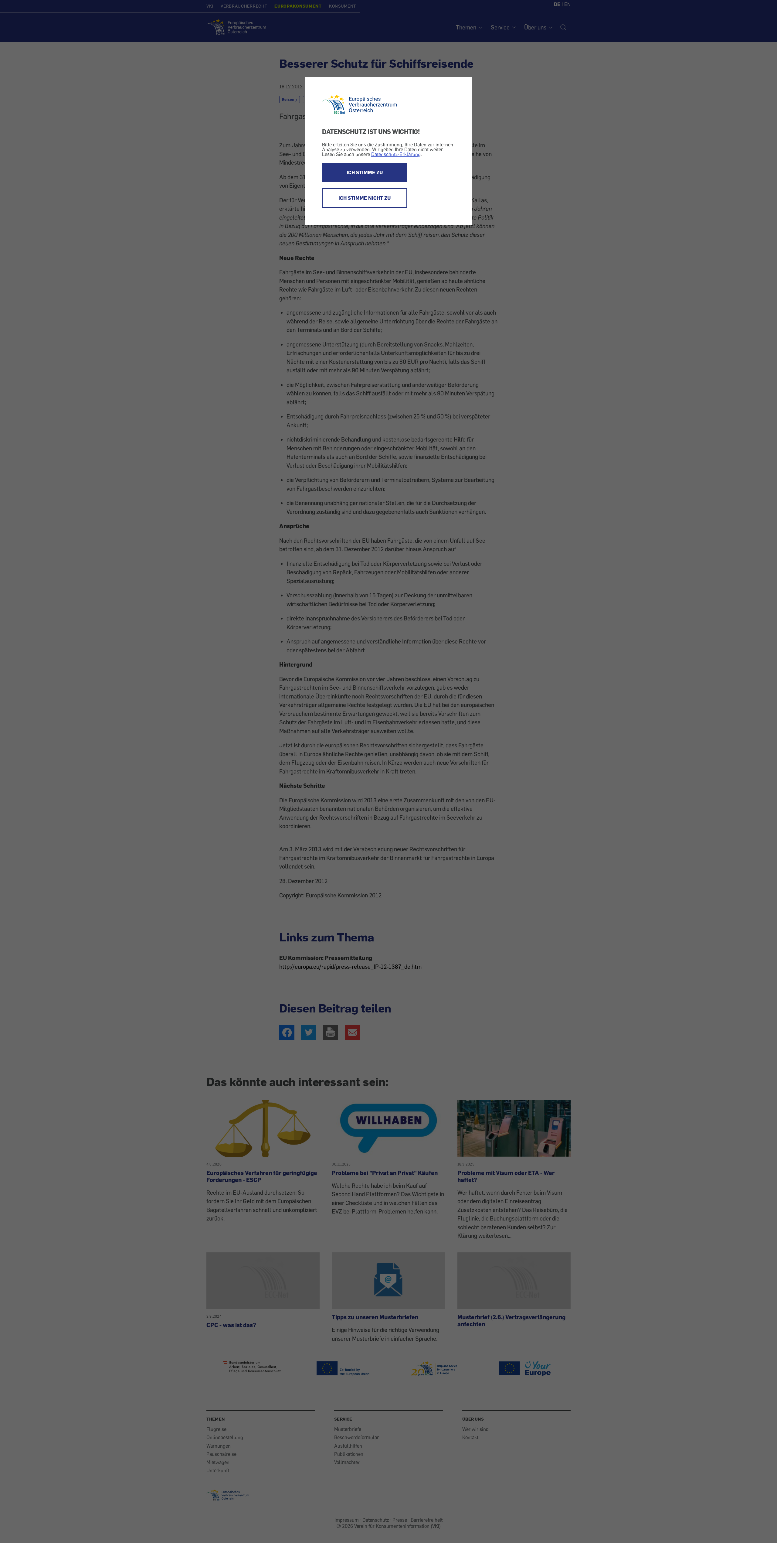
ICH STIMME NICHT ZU (364, 198)
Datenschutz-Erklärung (396, 154)
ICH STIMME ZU (365, 172)
